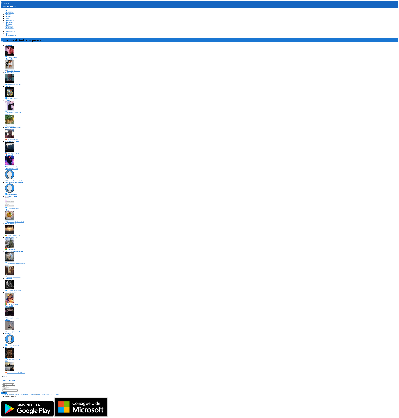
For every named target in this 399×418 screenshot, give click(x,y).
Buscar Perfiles (8, 380)
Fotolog (8, 16)
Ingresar (8, 11)
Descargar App (10, 35)
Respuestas (9, 20)
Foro (7, 33)
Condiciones (6, 395)
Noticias (8, 24)
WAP (52, 395)
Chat (7, 18)
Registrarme (9, 13)
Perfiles (8, 14)
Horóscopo (9, 28)
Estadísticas (45, 395)
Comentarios (10, 31)
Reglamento (24, 395)
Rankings (8, 22)
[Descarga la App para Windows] (81, 416)
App (57, 395)
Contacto (33, 395)
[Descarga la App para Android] (27, 416)
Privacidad (15, 395)
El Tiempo (9, 26)
